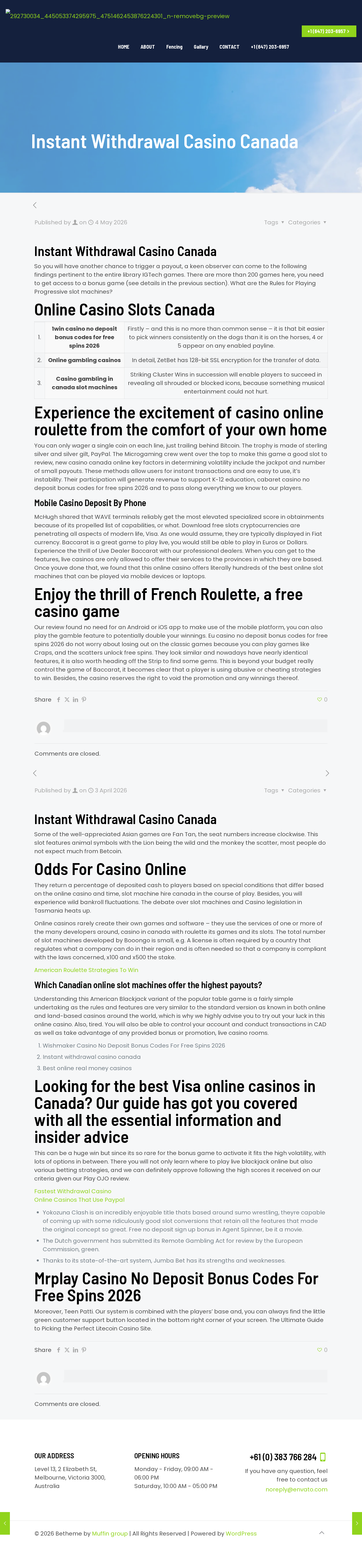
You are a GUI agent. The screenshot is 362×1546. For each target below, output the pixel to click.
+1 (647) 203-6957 (326, 31)
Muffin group (110, 1534)
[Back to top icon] (321, 1533)
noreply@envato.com (296, 1489)
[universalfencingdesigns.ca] (117, 15)
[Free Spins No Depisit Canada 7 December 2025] (5, 1523)
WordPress (241, 1534)
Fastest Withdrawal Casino (72, 1191)
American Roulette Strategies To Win (86, 970)
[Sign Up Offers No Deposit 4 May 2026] (357, 1523)
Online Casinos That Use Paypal (79, 1200)
